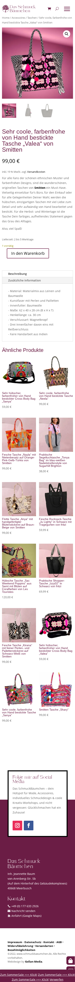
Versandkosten (36, 172)
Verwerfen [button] (56, 979)
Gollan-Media (33, 961)
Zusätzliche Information (24, 280)
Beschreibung (17, 274)
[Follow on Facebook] (28, 825)
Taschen (32, 17)
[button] (66, 34)
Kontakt (48, 942)
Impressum (15, 942)
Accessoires (18, 17)
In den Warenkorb (28, 253)
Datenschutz (32, 942)
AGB (59, 942)
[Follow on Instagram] (17, 825)
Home (5, 17)
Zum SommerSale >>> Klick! (18, 975)
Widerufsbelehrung (20, 946)
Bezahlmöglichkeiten (21, 950)
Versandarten (44, 946)
